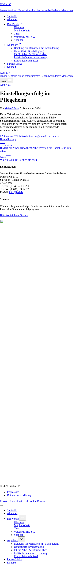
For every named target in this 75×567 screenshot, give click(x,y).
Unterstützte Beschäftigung (29, 51)
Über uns (19, 27)
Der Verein (13, 518)
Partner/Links (14, 63)
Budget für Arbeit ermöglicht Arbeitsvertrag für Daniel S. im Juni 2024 (36, 148)
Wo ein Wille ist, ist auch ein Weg (18, 158)
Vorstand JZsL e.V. (24, 36)
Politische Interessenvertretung (30, 57)
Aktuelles (12, 19)
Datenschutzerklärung (19, 495)
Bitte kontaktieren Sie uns (14, 215)
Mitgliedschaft (22, 30)
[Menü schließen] (1, 505)
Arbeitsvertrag (30, 136)
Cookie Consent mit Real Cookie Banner (22, 501)
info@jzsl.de (16, 192)
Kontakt (11, 66)
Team (17, 33)
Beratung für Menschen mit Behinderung (36, 47)
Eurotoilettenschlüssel (26, 60)
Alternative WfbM (11, 136)
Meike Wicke (12, 108)
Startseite (12, 16)
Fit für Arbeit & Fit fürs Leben (30, 54)
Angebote (12, 540)
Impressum (13, 491)
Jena (42, 136)
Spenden (19, 39)
